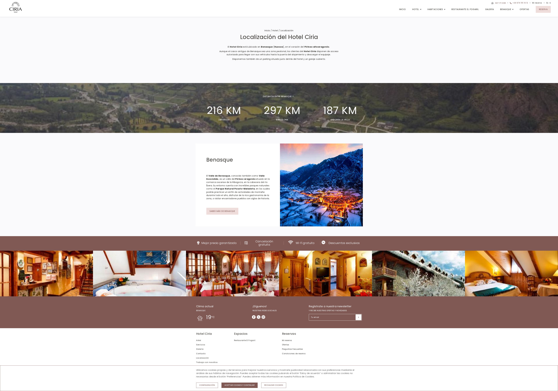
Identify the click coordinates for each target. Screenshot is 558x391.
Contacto (201, 353)
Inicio (402, 9)
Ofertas (524, 9)
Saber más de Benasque (222, 211)
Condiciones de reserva (294, 353)
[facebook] (254, 317)
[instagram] (263, 317)
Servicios (200, 344)
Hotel (415, 9)
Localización (202, 358)
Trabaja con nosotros (207, 362)
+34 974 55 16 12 (520, 3)
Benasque (505, 9)
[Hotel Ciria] (15, 8)
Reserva (543, 9)
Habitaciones (435, 9)
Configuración (207, 385)
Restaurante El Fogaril (465, 9)
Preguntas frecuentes (292, 349)
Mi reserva (537, 3)
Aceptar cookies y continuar (240, 385)
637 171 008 (500, 3)
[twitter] (258, 317)
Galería (489, 9)
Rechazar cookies (273, 385)
